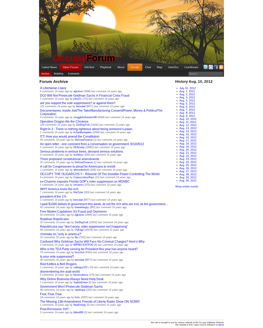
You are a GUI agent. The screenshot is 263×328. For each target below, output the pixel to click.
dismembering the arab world (60, 271)
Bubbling (58, 73)
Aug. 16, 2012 (188, 137)
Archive (45, 73)
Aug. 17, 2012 (188, 140)
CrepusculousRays (83, 177)
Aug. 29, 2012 (188, 177)
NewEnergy (79, 304)
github (221, 325)
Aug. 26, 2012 (188, 168)
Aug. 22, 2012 (188, 155)
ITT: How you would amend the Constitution (69, 136)
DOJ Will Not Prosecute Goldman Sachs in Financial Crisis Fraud (84, 95)
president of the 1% (53, 196)
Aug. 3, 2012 (187, 97)
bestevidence (80, 274)
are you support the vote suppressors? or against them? (78, 103)
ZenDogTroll (83, 124)
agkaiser (78, 91)
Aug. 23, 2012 (188, 158)
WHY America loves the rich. (59, 189)
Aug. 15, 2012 (188, 134)
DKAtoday (79, 147)
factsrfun (80, 252)
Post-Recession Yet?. (55, 309)
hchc (77, 297)
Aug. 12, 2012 (188, 125)
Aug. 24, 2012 (188, 162)
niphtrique (80, 289)
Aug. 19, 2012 (188, 146)
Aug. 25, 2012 (188, 165)
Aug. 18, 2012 (188, 143)
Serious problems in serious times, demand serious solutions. (82, 151)
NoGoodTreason (84, 139)
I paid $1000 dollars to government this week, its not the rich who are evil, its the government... (104, 204)
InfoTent (89, 67)
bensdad (80, 106)
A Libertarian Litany (53, 88)
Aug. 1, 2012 (187, 91)
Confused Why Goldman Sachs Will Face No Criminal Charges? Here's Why (92, 241)
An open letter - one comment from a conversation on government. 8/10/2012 (92, 144)
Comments (73, 73)
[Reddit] (210, 67)
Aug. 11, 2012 (187, 122)
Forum (84, 58)
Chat (148, 67)
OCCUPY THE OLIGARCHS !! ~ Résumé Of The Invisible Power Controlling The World (99, 174)
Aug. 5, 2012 (187, 103)
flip (76, 237)
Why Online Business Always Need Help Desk (72, 279)
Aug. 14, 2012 (188, 131)
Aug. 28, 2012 (188, 174)
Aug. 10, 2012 (188, 118)
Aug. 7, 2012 (187, 109)
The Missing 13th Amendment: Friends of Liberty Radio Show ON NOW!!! (90, 301)
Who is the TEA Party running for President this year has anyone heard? (89, 249)
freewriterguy (82, 207)
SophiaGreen (80, 282)
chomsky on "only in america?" (61, 234)
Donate (134, 67)
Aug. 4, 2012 (187, 100)
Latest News (49, 67)
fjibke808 (78, 312)
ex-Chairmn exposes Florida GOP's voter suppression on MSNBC (85, 181)
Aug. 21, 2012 (188, 152)
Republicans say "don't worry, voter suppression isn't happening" (84, 226)
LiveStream (191, 67)
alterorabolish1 (81, 169)
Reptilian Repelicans (54, 219)
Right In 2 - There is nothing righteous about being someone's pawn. (86, 129)
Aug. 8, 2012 (187, 112)
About (120, 67)
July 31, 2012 (187, 88)
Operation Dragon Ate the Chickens (64, 121)
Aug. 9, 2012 (187, 115)
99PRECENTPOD (83, 244)
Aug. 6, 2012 (187, 106)
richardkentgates (82, 132)
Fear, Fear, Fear (51, 294)
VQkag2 (79, 229)
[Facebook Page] (215, 67)
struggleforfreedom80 (85, 117)
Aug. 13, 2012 (188, 128)
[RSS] (221, 67)
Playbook (105, 67)
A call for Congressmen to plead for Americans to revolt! (77, 166)
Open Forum (70, 67)
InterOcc (173, 67)
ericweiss (78, 184)
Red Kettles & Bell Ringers (58, 264)
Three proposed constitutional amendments (69, 159)
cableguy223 (80, 267)
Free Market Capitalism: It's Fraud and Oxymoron (73, 211)
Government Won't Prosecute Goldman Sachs (71, 286)
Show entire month (186, 186)
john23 (77, 98)
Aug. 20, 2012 (188, 149)
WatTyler (78, 192)
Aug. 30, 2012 (188, 180)
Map (159, 67)
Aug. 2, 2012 (187, 94)
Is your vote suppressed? (57, 256)
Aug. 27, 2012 (188, 171)
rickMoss (78, 154)
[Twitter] (205, 67)
